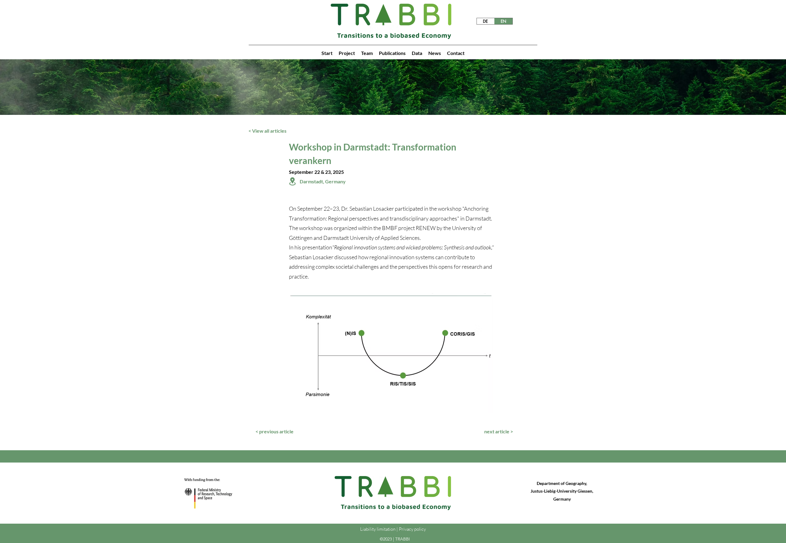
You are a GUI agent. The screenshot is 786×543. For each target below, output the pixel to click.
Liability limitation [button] (377, 529)
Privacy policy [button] (412, 529)
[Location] (292, 181)
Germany (562, 499)
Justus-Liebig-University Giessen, (562, 491)
